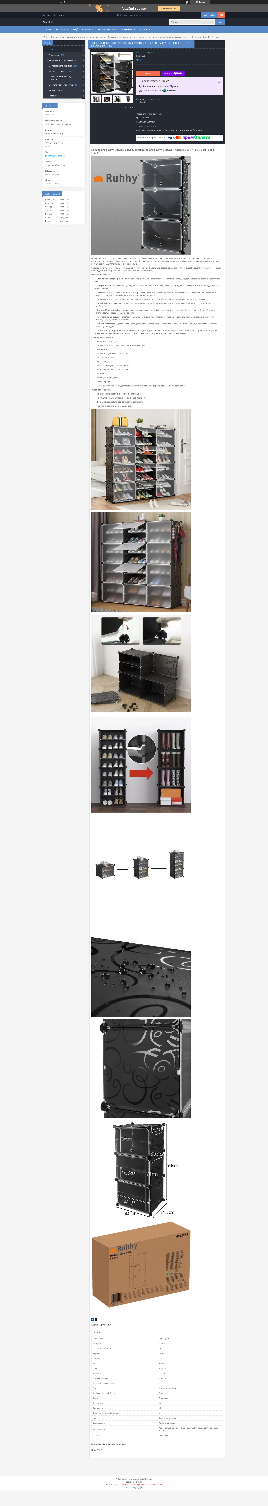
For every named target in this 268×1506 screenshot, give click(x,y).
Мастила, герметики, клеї (61, 85)
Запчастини (54, 90)
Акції (75, 29)
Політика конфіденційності (151, 1485)
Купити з (167, 73)
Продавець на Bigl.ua (134, 1482)
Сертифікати (128, 29)
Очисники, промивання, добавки (60, 78)
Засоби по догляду (58, 71)
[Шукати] (220, 22)
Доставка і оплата (107, 29)
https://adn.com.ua (56, 156)
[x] (96, 1320)
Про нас (143, 29)
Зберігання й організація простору (69, 37)
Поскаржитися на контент (126, 1485)
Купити (148, 73)
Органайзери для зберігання (103, 37)
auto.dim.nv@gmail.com (56, 165)
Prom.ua (148, 1479)
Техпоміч (53, 96)
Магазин (60, 29)
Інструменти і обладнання (61, 60)
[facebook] (92, 1320)
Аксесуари (54, 55)
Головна (47, 29)
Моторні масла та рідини (60, 66)
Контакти (87, 29)
